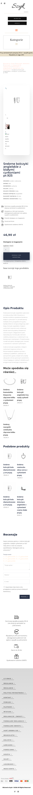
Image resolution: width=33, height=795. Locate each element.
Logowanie (9, 764)
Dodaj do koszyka (16, 256)
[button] (6, 88)
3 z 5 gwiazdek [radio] (9, 559)
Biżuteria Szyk (8, 63)
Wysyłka (7, 711)
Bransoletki (9, 735)
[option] (9, 280)
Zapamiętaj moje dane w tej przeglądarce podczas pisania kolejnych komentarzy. (15, 589)
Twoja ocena (7, 554)
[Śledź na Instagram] (4, 3)
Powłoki (7, 702)
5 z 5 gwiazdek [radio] (9, 561)
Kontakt (7, 697)
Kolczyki (8, 740)
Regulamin (8, 683)
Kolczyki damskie (23, 63)
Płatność (8, 707)
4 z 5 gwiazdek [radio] (22, 559)
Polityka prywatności (14, 692)
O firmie (7, 678)
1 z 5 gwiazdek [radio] (9, 557)
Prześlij (24, 596)
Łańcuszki (8, 745)
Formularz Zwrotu (12, 726)
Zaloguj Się (17, 18)
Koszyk (17, 23)
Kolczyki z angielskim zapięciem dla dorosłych (13, 68)
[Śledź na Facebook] (1, 3)
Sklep (6, 759)
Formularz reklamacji (14, 721)
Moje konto (9, 768)
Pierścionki (9, 749)
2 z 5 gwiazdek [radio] (22, 557)
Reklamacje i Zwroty (13, 716)
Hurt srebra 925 (11, 730)
